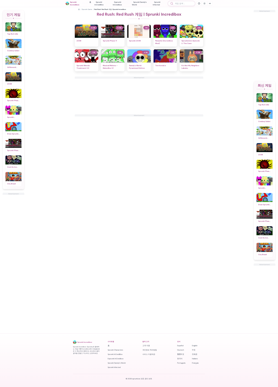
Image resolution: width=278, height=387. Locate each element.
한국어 (179, 358)
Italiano (195, 358)
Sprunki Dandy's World (139, 3)
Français (195, 363)
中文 (193, 350)
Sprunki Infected (156, 3)
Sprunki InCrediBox (98, 3)
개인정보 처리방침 (149, 350)
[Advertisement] (13, 227)
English (194, 345)
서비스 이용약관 (148, 354)
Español (180, 345)
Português (181, 363)
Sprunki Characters (115, 350)
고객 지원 (146, 345)
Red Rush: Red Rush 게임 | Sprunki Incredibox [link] (110, 9)
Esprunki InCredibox (117, 3)
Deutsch (180, 350)
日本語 (194, 354)
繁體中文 (180, 354)
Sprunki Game (87, 9)
